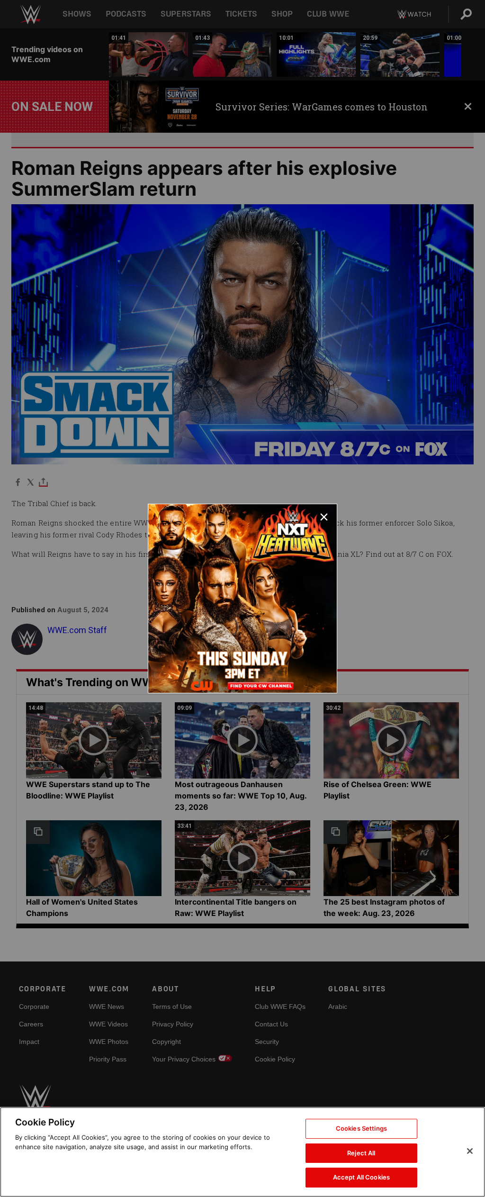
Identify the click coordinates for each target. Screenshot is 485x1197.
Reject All (361, 1153)
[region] (242, 1152)
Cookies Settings (361, 1128)
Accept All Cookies (361, 1177)
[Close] (469, 1151)
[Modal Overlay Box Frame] (242, 598)
